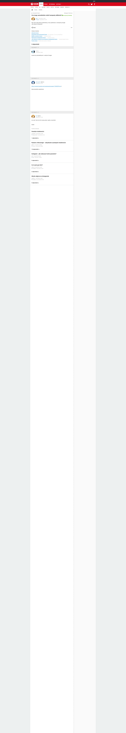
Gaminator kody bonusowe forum (39, 34)
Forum (41, 4)
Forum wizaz (34, 40)
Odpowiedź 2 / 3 (35, 78)
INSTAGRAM (57, 7)
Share (34, 27)
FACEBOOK (62, 7)
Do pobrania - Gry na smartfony (55, 34)
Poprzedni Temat (36, 13)
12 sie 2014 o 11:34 (43, 19)
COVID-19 (32, 7)
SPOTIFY (48, 7)
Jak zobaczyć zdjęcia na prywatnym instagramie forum (44, 39)
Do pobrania (52, 4)
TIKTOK (36, 7)
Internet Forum (47, 36)
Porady (46, 4)
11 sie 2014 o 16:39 (39, 52)
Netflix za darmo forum (37, 36)
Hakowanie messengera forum (39, 37)
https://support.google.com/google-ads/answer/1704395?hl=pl (46, 86)
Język (94, 1)
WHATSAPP (43, 7)
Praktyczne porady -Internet (44, 40)
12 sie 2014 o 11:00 (39, 83)
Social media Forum (63, 39)
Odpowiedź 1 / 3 (35, 47)
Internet (40, 9)
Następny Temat (67, 13)
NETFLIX (52, 7)
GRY (39, 7)
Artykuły (58, 4)
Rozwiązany (65, 15)
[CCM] (34, 4)
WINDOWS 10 (67, 7)
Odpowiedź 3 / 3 (35, 112)
